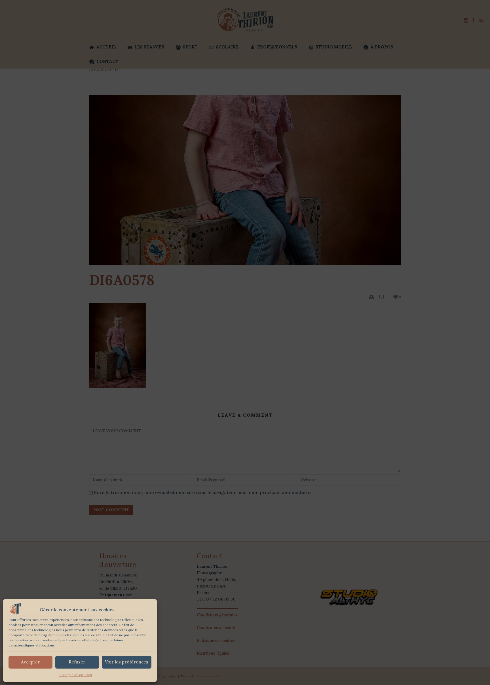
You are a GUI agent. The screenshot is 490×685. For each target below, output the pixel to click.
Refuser (77, 662)
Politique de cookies (75, 675)
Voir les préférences (126, 662)
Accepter (30, 662)
